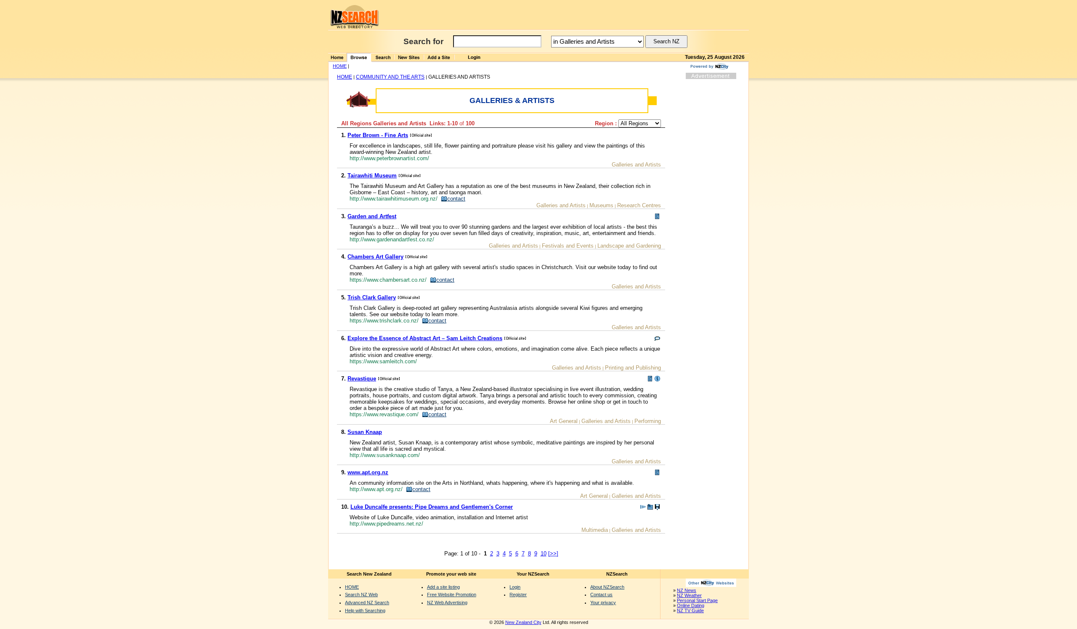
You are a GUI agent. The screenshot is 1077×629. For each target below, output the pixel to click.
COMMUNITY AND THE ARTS (390, 77)
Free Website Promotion (451, 594)
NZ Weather (689, 595)
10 (543, 553)
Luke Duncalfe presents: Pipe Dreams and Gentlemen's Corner (431, 507)
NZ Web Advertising (447, 602)
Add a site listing (443, 586)
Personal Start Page (697, 600)
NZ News (686, 590)
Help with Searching (365, 610)
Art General (564, 421)
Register (518, 594)
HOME (340, 66)
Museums (601, 205)
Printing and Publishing (633, 368)
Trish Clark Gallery (372, 297)
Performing (647, 421)
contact (456, 199)
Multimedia (594, 530)
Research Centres (639, 205)
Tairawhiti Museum (372, 175)
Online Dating (690, 605)
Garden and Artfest (372, 216)
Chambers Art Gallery (375, 257)
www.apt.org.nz (368, 472)
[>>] (553, 553)
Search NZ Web (361, 594)
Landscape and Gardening (629, 246)
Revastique (362, 378)
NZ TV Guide (690, 610)
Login (514, 586)
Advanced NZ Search (367, 602)
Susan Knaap (365, 432)
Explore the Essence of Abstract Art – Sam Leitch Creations (425, 338)
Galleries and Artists (636, 164)
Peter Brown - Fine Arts (378, 135)
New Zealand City (523, 622)
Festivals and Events (568, 246)
